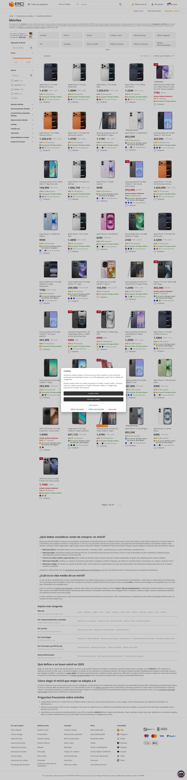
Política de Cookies (77, 409)
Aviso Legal (112, 409)
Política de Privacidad (96, 409)
